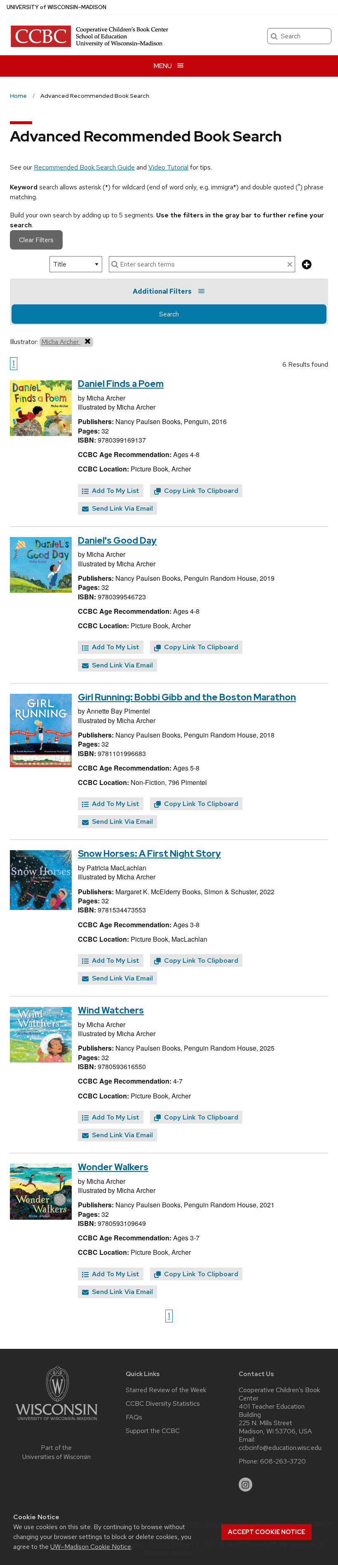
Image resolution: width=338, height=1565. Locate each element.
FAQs (134, 1417)
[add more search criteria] (307, 265)
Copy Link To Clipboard (200, 490)
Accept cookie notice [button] (266, 1532)
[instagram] (246, 1485)
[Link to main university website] (56, 1421)
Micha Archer (60, 341)
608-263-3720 (283, 1461)
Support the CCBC (153, 1431)
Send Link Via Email (121, 508)
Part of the (56, 1452)
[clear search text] (289, 265)
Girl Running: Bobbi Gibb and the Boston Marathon (187, 697)
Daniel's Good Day (117, 541)
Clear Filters (36, 240)
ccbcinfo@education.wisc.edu (280, 1448)
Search (169, 314)
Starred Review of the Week (166, 1390)
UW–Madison (56, 7)
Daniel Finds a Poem (121, 384)
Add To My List (114, 490)
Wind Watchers (111, 1010)
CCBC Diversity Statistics (163, 1404)
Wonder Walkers (113, 1167)
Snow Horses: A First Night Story (149, 854)
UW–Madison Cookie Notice (90, 1546)
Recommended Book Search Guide (84, 167)
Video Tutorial (168, 167)
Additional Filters (162, 291)
